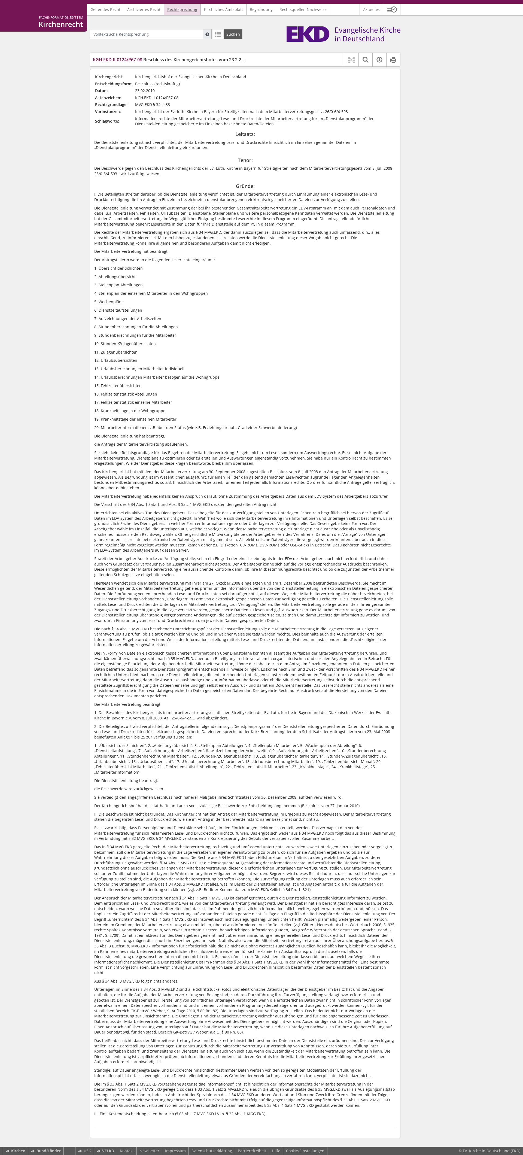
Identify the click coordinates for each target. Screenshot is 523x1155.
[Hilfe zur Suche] (207, 34)
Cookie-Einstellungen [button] (305, 1150)
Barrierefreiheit (252, 1150)
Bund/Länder (49, 1150)
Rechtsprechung (182, 9)
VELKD (108, 1150)
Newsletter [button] (149, 1150)
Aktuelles (371, 9)
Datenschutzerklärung (211, 1150)
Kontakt (127, 1150)
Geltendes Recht (105, 9)
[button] (391, 9)
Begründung (261, 9)
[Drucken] (393, 59)
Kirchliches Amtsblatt (223, 9)
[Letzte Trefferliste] (218, 34)
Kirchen (18, 1150)
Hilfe (276, 1150)
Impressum (175, 1150)
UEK (87, 1150)
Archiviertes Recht (143, 9)
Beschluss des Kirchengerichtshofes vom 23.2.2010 (170, 60)
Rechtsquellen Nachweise (303, 9)
